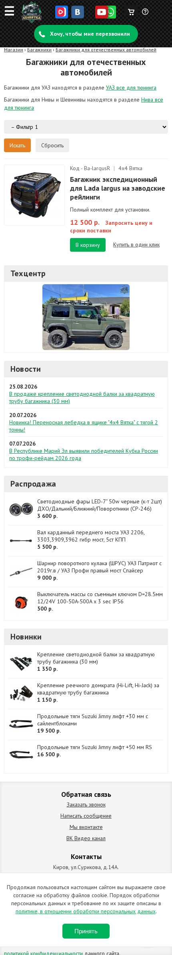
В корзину (88, 244)
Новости (25, 369)
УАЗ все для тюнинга (131, 87)
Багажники (39, 50)
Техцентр (28, 273)
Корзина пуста (131, 10)
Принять (86, 931)
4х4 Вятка (130, 168)
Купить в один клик (136, 244)
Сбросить (52, 145)
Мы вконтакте (86, 827)
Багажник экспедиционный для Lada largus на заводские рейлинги (117, 188)
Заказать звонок (86, 804)
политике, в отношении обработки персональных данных (86, 911)
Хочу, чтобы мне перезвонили (90, 33)
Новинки (26, 636)
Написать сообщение (86, 815)
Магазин (13, 50)
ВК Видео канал (86, 838)
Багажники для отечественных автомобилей (106, 50)
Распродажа (33, 484)
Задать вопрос (145, 14)
